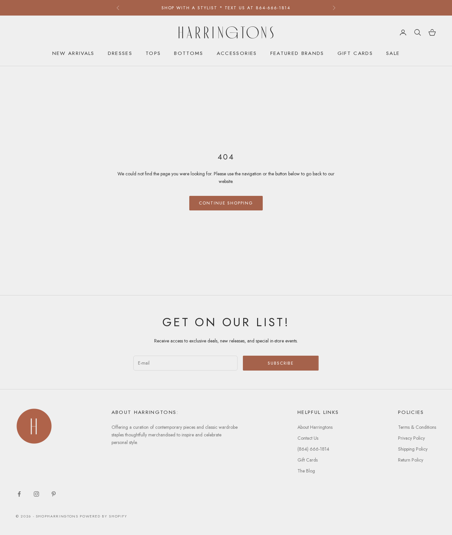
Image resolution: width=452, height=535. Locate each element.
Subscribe (281, 363)
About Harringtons (315, 427)
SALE (393, 53)
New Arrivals (73, 53)
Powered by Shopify (103, 516)
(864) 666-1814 (313, 449)
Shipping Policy (413, 449)
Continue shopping (226, 203)
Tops (153, 53)
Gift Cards (355, 53)
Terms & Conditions (417, 427)
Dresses (120, 53)
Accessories (237, 53)
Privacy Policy (411, 438)
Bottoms (188, 53)
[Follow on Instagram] (36, 494)
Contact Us (307, 438)
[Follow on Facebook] (19, 494)
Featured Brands (297, 53)
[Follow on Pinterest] (53, 494)
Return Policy (410, 460)
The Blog (306, 471)
